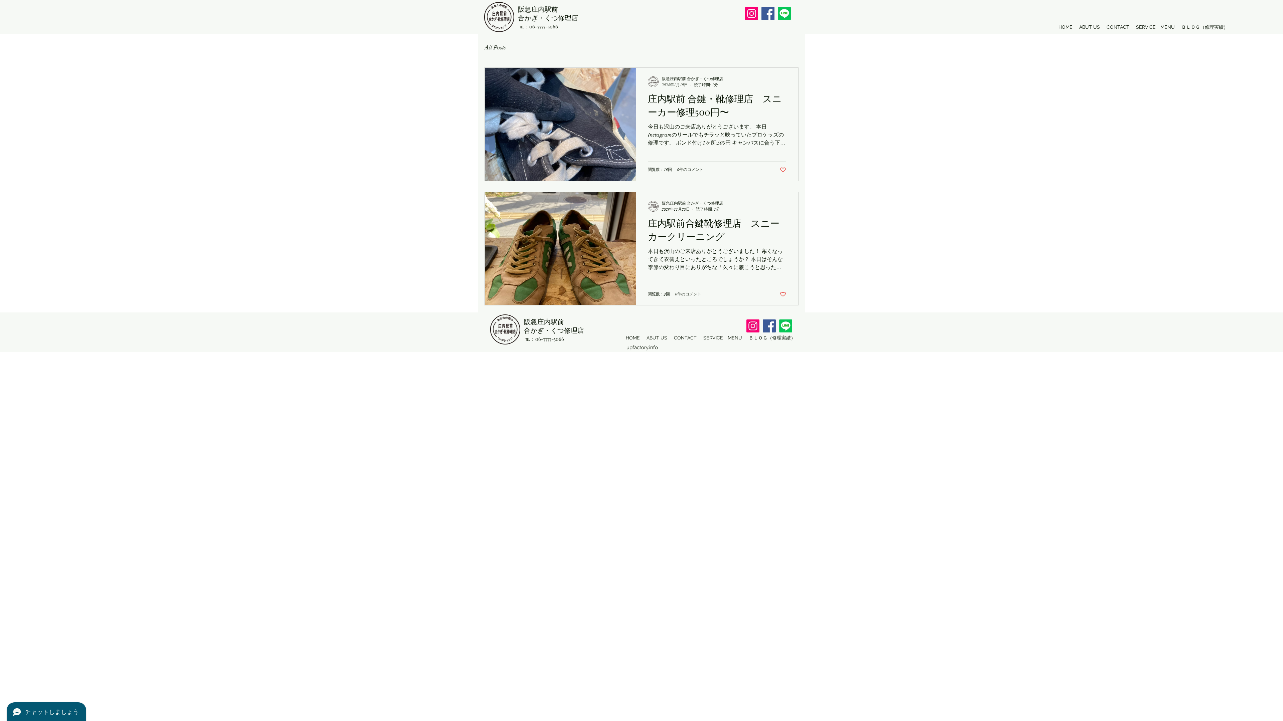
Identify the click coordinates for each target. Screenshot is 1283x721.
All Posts (495, 47)
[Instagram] (751, 13)
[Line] (784, 13)
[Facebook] (767, 13)
